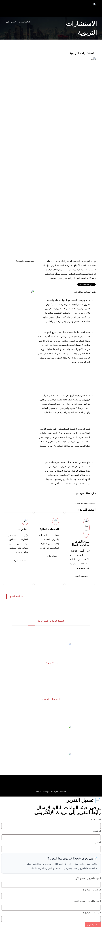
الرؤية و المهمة (51, 672)
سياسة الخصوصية (51, 717)
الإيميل (98, 842)
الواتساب (97, 831)
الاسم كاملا (96, 819)
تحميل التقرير (93, 925)
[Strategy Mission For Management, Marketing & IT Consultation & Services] (91, 8)
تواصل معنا (51, 689)
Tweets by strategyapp (25, 261)
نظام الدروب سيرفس (51, 685)
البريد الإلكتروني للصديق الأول (88, 878)
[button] (91, 503)
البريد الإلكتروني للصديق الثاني (87, 901)
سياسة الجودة (51, 709)
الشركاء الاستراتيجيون (51, 676)
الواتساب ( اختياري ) (92, 890)
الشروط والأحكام (51, 713)
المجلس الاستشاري (51, 680)
